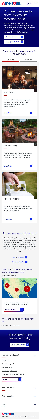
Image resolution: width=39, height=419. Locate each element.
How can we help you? (10, 355)
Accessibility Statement (9, 371)
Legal (4, 404)
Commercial (28, 60)
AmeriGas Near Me (18, 262)
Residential (10, 60)
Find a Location (7, 396)
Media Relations (7, 367)
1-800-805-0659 (18, 374)
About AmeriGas (8, 388)
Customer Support (8, 364)
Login (30, 4)
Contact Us (5, 360)
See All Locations (18, 257)
